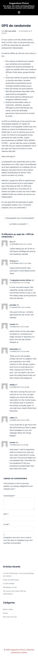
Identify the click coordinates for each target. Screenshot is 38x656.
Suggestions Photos (19, 3)
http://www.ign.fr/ (8, 156)
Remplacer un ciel (10, 587)
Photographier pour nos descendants (20, 218)
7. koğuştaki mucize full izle (20, 280)
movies (12, 324)
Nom (6, 514)
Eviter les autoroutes (11, 580)
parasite (13, 305)
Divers (4, 33)
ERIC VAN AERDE (10, 31)
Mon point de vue (10, 617)
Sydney (24, 652)
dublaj (12, 385)
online (12, 418)
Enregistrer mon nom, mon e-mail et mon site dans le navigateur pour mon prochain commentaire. (18, 540)
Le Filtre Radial (8, 583)
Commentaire (9, 496)
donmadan (14, 349)
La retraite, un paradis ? (18, 224)
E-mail (7, 524)
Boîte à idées (8, 609)
